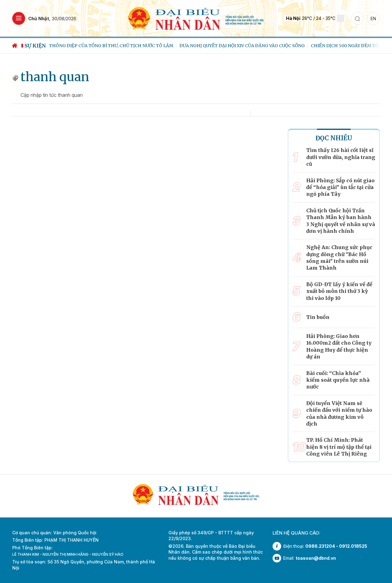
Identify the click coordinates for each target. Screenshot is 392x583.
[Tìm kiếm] (357, 18)
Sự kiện (35, 46)
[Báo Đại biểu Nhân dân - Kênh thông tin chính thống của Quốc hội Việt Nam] (196, 18)
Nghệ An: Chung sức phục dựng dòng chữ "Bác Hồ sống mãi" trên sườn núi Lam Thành (339, 257)
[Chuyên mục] (18, 18)
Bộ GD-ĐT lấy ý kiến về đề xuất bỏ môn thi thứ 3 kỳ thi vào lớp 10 (339, 291)
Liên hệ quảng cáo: (296, 533)
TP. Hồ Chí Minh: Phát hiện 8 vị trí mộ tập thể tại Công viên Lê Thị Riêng (338, 447)
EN (373, 18)
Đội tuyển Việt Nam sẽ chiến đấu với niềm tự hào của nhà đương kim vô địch (339, 413)
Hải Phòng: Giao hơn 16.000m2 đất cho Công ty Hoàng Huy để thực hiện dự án (338, 346)
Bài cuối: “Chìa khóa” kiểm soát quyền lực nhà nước (338, 380)
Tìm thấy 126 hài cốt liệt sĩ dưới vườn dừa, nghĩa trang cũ (340, 157)
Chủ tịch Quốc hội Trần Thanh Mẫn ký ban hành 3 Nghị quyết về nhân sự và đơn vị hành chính (340, 220)
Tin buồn (318, 317)
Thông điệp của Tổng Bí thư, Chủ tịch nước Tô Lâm (111, 45)
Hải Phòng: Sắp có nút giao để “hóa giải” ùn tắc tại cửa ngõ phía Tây (340, 187)
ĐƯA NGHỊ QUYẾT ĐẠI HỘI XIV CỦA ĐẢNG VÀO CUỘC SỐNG (242, 45)
